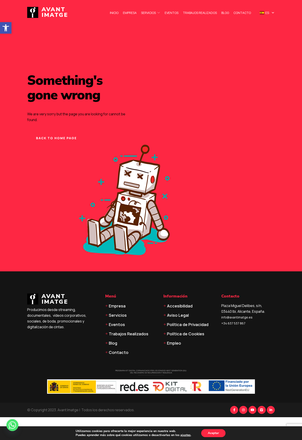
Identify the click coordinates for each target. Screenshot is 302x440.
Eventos (171, 13)
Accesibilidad (180, 306)
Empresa (130, 13)
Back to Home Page (56, 138)
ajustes (185, 435)
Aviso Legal (178, 315)
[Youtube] (252, 410)
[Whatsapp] (12, 428)
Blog (225, 13)
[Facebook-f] (234, 410)
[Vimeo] (262, 410)
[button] (5, 28)
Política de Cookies (185, 333)
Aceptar (213, 433)
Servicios (148, 13)
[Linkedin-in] (271, 410)
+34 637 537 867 (233, 323)
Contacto (242, 13)
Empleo (174, 343)
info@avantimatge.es (236, 317)
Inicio (114, 13)
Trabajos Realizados (200, 13)
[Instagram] (243, 410)
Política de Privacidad (187, 324)
